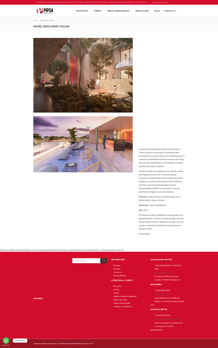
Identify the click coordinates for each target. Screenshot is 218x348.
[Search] (103, 260)
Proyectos (117, 272)
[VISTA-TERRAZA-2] (83, 144)
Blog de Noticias (119, 275)
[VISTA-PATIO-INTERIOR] (83, 75)
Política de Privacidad (121, 303)
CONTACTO (169, 11)
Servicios (116, 269)
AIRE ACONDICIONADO (118, 11)
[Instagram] (180, 2)
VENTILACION (141, 11)
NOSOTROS (82, 11)
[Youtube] (183, 2)
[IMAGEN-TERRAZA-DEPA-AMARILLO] (83, 204)
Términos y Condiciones (122, 306)
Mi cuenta (117, 286)
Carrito (116, 289)
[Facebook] (173, 2)
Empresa (116, 265)
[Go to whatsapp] (6, 340)
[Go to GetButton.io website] (6, 345)
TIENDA (97, 11)
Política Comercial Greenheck (125, 296)
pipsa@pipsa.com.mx (163, 272)
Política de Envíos (120, 300)
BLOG (157, 11)
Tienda (116, 293)
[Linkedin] (176, 2)
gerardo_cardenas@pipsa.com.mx (168, 319)
